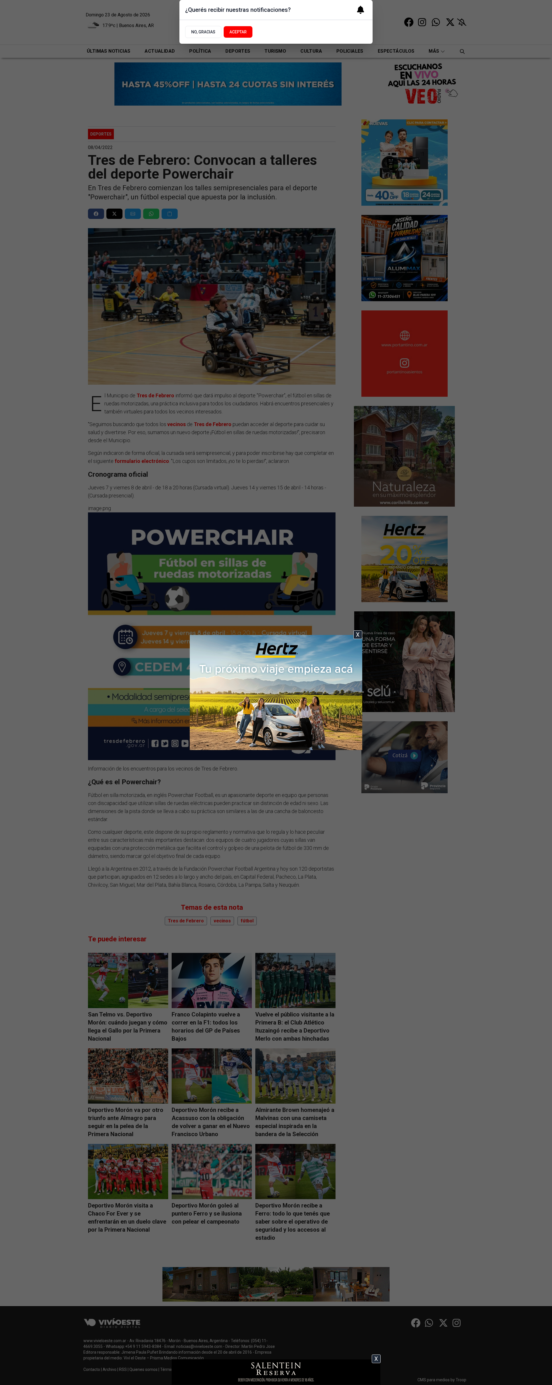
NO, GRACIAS (203, 32)
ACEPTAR (238, 32)
